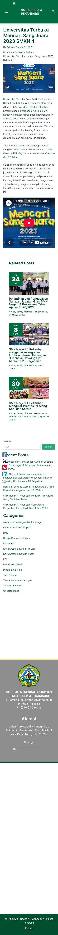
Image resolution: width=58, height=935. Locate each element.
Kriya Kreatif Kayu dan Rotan (18, 553)
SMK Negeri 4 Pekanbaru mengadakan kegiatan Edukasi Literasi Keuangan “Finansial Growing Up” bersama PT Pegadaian (27, 355)
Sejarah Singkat (29, 778)
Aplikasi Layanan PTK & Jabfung (29, 877)
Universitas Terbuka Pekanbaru (32, 107)
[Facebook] (4, 454)
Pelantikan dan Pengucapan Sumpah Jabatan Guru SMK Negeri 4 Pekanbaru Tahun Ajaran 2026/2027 (28, 303)
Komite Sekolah (29, 798)
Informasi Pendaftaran (29, 890)
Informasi (28, 312)
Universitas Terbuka (14, 99)
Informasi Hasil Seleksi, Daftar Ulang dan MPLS (29, 894)
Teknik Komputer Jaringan (17, 580)
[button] (53, 12)
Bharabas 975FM (29, 110)
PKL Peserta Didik (12, 564)
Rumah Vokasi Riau (29, 866)
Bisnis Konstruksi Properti (17, 527)
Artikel (12, 312)
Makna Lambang (29, 790)
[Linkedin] (4, 474)
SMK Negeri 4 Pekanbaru (31, 11)
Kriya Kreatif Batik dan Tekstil (19, 548)
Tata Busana (10, 575)
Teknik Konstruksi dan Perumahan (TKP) (29, 814)
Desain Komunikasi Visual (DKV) (29, 826)
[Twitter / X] (4, 461)
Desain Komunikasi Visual (17, 538)
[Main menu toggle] (6, 12)
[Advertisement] (29, 625)
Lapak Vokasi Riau (29, 869)
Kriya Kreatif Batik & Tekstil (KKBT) (29, 818)
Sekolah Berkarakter (28, 416)
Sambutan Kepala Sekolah (29, 775)
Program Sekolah (12, 569)
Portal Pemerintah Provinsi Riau (29, 854)
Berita (19, 312)
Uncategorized (11, 590)
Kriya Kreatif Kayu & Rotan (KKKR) (29, 822)
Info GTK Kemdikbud (29, 873)
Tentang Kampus (12, 585)
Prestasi (13, 416)
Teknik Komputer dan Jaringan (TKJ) (29, 810)
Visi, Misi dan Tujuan (29, 782)
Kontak (29, 928)
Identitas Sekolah (29, 786)
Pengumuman (40, 312)
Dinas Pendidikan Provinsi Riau (29, 858)
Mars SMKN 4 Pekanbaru (29, 794)
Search (7, 441)
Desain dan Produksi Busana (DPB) (29, 830)
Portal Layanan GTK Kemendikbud (29, 850)
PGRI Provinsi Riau (29, 862)
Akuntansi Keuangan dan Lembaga (22, 522)
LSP (5, 559)
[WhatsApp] (4, 480)
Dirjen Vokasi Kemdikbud (29, 846)
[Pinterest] (4, 467)
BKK (5, 532)
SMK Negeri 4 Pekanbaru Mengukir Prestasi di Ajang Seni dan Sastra (28, 406)
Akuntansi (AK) (29, 834)
